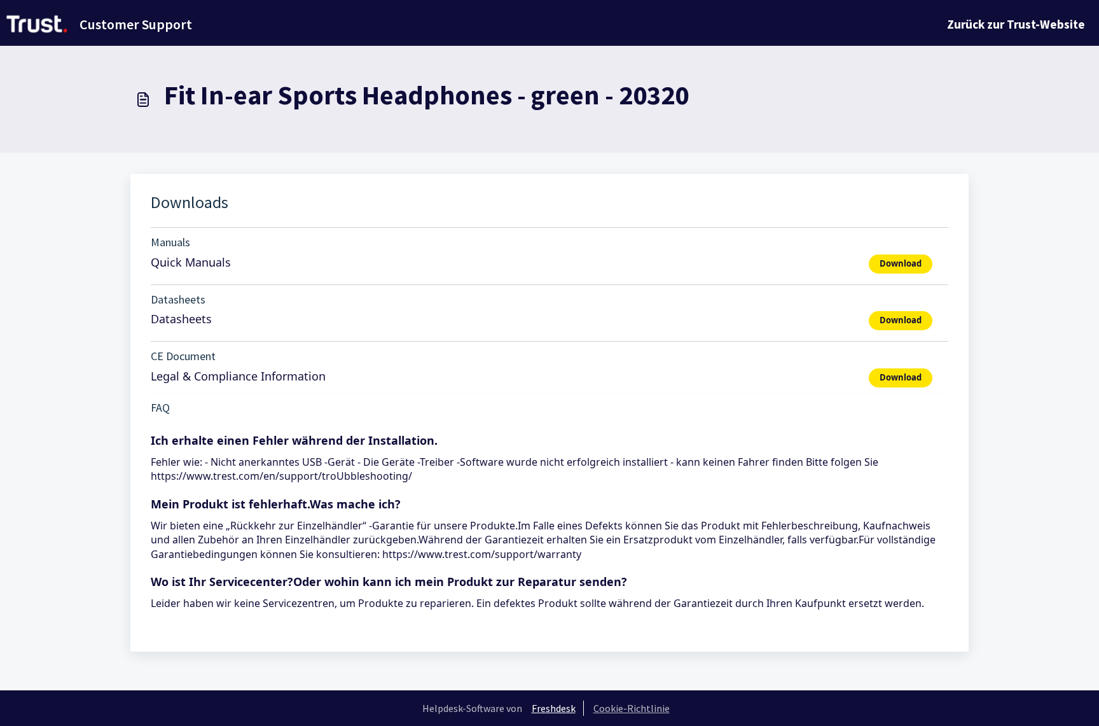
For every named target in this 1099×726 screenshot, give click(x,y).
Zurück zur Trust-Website (1016, 24)
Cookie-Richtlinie (631, 708)
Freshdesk (554, 708)
